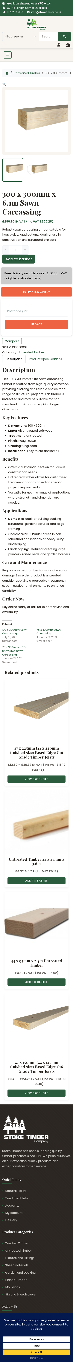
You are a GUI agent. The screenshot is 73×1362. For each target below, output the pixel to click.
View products (36, 779)
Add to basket (18, 259)
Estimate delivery (36, 292)
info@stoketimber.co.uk (46, 12)
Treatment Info (16, 1198)
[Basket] (68, 45)
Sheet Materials (16, 1265)
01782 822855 (15, 12)
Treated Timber (17, 1243)
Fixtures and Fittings (19, 1258)
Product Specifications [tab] (45, 359)
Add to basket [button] (36, 880)
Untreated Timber (26, 73)
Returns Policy (15, 1191)
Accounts (12, 1205)
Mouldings (12, 1287)
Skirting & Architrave (20, 1294)
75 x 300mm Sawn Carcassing (48, 631)
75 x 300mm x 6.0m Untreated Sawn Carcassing (15, 651)
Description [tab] (13, 359)
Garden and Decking (20, 1272)
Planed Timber (16, 1280)
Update (36, 324)
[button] (4, 84)
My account (14, 1213)
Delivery (11, 1220)
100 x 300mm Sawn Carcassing (14, 631)
